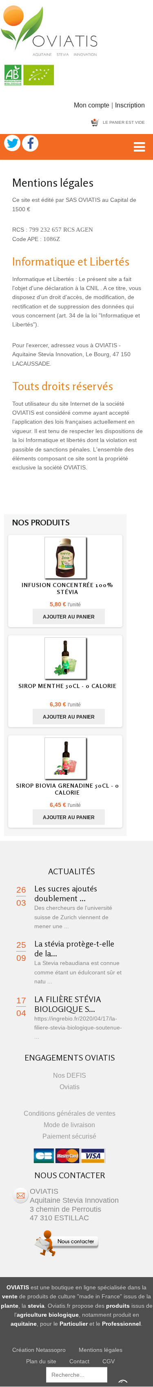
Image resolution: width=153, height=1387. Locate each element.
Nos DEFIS (69, 1075)
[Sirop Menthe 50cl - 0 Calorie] (65, 659)
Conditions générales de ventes (69, 1113)
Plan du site (41, 1361)
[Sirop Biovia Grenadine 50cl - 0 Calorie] (65, 759)
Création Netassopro (39, 1350)
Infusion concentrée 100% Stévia (67, 588)
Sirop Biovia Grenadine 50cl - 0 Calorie (67, 789)
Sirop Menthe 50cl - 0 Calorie (67, 685)
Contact (79, 1361)
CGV (108, 1361)
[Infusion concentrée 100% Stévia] (65, 559)
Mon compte (91, 105)
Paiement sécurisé (69, 1136)
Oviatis (70, 1086)
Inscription (130, 105)
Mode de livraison (69, 1124)
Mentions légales (100, 1350)
